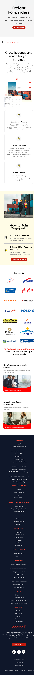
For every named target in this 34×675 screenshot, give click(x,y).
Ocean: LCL (18, 456)
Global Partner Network (18, 564)
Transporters (19, 574)
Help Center (19, 545)
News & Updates (19, 492)
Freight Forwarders (19, 572)
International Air (19, 459)
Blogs (19, 489)
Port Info (19, 532)
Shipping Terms (19, 535)
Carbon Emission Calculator (19, 600)
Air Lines (18, 540)
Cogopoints (19, 556)
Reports (18, 495)
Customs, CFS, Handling (18, 462)
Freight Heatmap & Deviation (19, 603)
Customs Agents (19, 577)
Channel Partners (18, 584)
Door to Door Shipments (18, 509)
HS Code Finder (19, 595)
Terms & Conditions (18, 659)
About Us (19, 611)
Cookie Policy (19, 665)
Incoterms (19, 543)
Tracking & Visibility (19, 482)
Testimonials (19, 621)
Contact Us (18, 613)
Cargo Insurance (19, 511)
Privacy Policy (19, 662)
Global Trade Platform (19, 446)
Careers (18, 616)
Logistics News (19, 498)
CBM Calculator (19, 597)
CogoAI (19, 444)
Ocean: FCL (18, 454)
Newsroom (18, 619)
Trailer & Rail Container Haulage (19, 472)
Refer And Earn (18, 553)
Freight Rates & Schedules (19, 479)
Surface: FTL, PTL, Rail (19, 469)
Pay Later (19, 519)
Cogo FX (18, 524)
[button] (3, 42)
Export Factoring (19, 521)
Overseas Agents (19, 587)
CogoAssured (19, 506)
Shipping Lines (18, 537)
